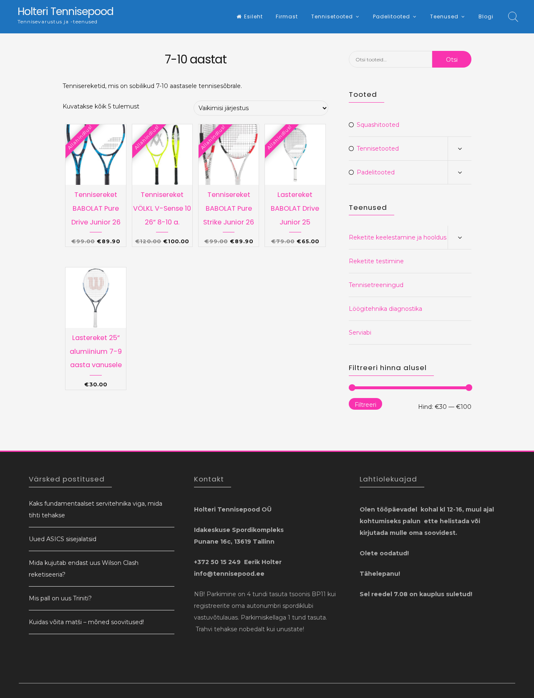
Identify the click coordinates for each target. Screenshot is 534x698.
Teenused (444, 16)
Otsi (452, 59)
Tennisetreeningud (376, 285)
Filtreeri (365, 404)
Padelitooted (391, 16)
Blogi (486, 16)
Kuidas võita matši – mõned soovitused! (86, 622)
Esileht (253, 16)
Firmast (287, 16)
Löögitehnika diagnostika (385, 308)
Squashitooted (378, 125)
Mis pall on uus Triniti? (60, 598)
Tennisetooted (332, 16)
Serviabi (360, 332)
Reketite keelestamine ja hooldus (397, 237)
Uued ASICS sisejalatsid (62, 539)
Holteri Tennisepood (65, 11)
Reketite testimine (376, 261)
